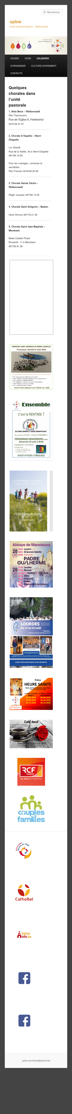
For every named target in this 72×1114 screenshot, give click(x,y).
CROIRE (14, 58)
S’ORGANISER (18, 65)
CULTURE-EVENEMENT (43, 65)
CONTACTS (16, 73)
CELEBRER (43, 58)
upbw (15, 21)
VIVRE (28, 58)
